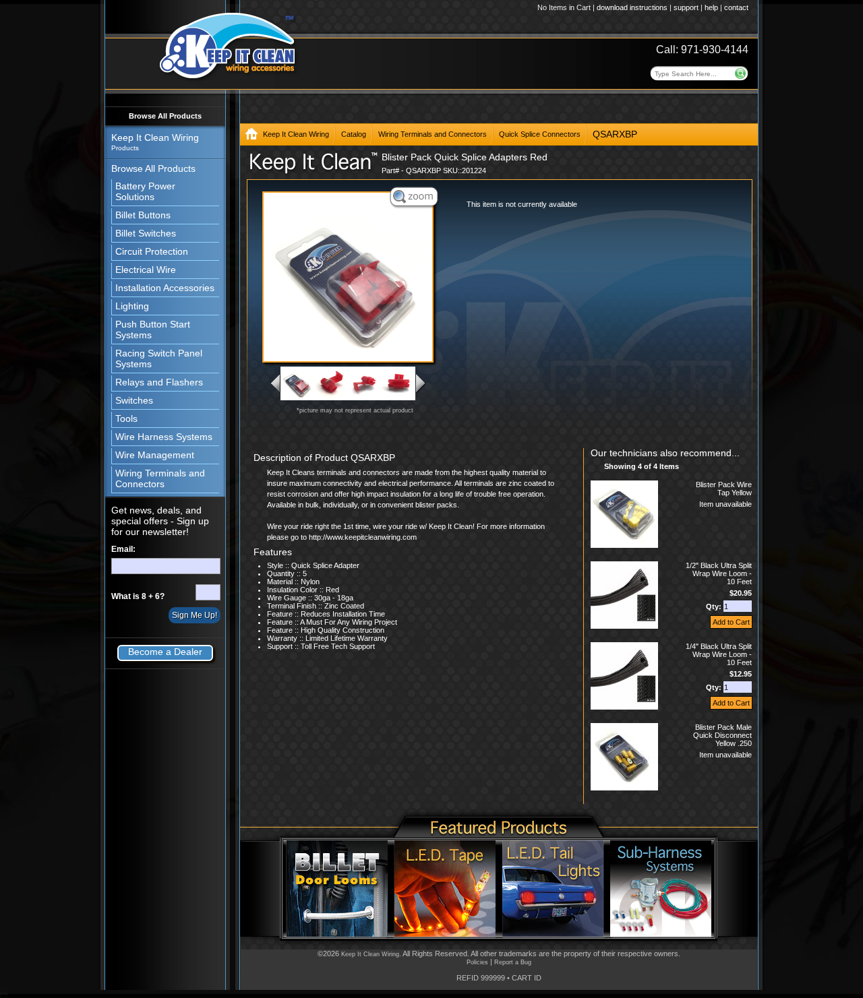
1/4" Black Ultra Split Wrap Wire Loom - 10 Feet (719, 654)
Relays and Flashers (159, 382)
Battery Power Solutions (145, 191)
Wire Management (154, 454)
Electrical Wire (145, 269)
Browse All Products (165, 116)
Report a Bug (512, 962)
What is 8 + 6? (138, 596)
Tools (126, 418)
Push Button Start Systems (152, 329)
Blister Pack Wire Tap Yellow (724, 488)
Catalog (353, 134)
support (686, 7)
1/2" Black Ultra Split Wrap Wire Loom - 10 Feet (719, 573)
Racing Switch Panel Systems (158, 358)
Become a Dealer (165, 651)
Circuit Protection (151, 251)
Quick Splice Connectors (540, 134)
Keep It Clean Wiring (296, 134)
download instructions (632, 7)
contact (736, 7)
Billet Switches (145, 233)
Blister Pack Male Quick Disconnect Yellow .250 (722, 735)
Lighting (132, 306)
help (711, 7)
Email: (123, 549)
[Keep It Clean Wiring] (251, 136)
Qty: (714, 606)
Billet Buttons (143, 215)
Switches (134, 400)
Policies (477, 962)
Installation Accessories (164, 287)
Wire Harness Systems (163, 436)
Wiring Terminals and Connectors (160, 478)
